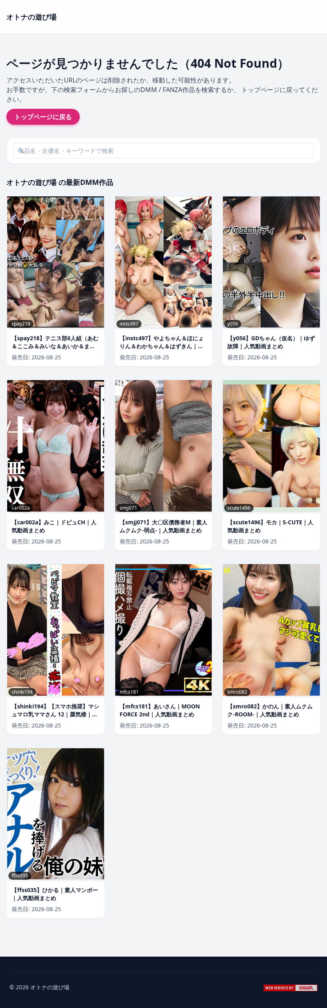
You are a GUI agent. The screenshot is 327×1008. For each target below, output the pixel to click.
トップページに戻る (43, 116)
